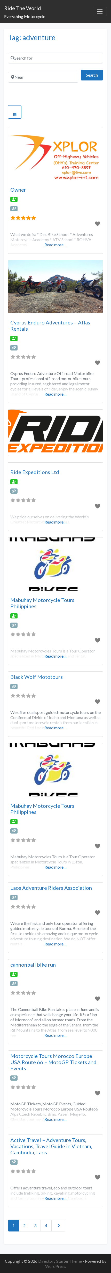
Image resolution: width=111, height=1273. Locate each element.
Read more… (55, 244)
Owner (18, 189)
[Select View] (14, 112)
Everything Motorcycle (24, 16)
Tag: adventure (32, 37)
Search (94, 74)
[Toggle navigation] (100, 12)
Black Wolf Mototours (36, 677)
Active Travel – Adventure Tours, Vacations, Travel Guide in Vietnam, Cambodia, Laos (51, 1146)
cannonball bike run (33, 964)
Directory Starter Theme (60, 1261)
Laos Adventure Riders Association (51, 888)
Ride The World (22, 8)
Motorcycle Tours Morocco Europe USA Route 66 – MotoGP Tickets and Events (53, 1062)
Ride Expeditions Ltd (34, 472)
